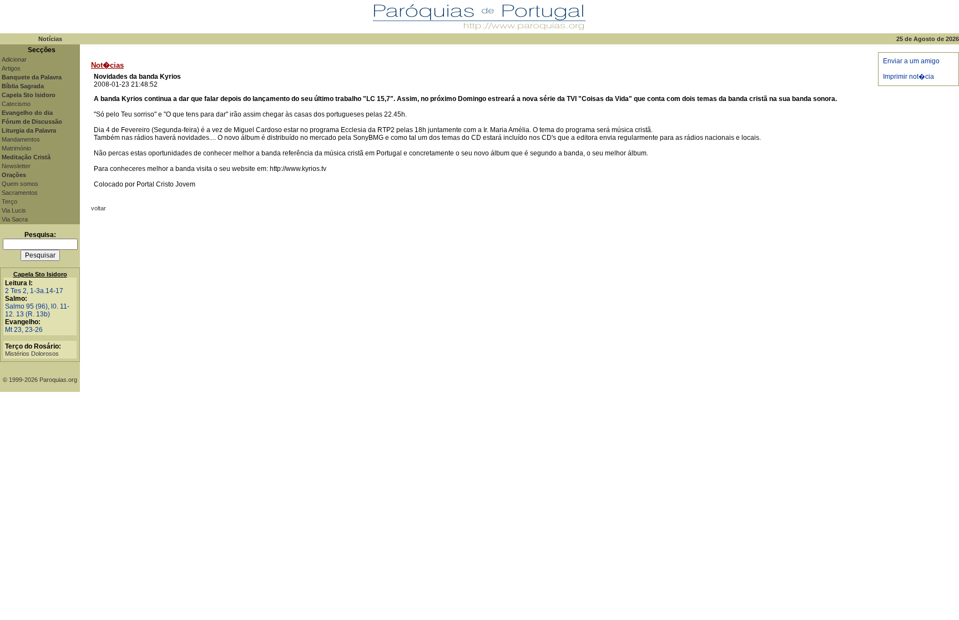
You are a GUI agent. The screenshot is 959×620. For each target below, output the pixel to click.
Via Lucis (14, 210)
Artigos (11, 68)
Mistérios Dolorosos (32, 353)
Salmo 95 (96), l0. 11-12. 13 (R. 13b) (37, 310)
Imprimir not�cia (908, 76)
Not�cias (107, 65)
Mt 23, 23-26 (24, 330)
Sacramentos (20, 192)
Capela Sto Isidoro (40, 274)
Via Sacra (15, 219)
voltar (98, 208)
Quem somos (20, 183)
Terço (9, 201)
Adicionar (14, 59)
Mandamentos (21, 139)
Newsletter (16, 166)
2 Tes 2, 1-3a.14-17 (34, 291)
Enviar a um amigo (911, 61)
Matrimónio (16, 148)
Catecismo (16, 103)
